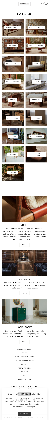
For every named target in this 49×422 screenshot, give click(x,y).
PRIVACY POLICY (24, 368)
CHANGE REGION (24, 379)
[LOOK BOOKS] (24, 311)
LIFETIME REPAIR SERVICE (24, 360)
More (24, 341)
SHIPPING (24, 372)
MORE (24, 244)
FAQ (24, 376)
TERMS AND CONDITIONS (24, 357)
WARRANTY (24, 364)
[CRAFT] (24, 209)
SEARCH (24, 353)
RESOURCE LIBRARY (24, 349)
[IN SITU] (24, 263)
